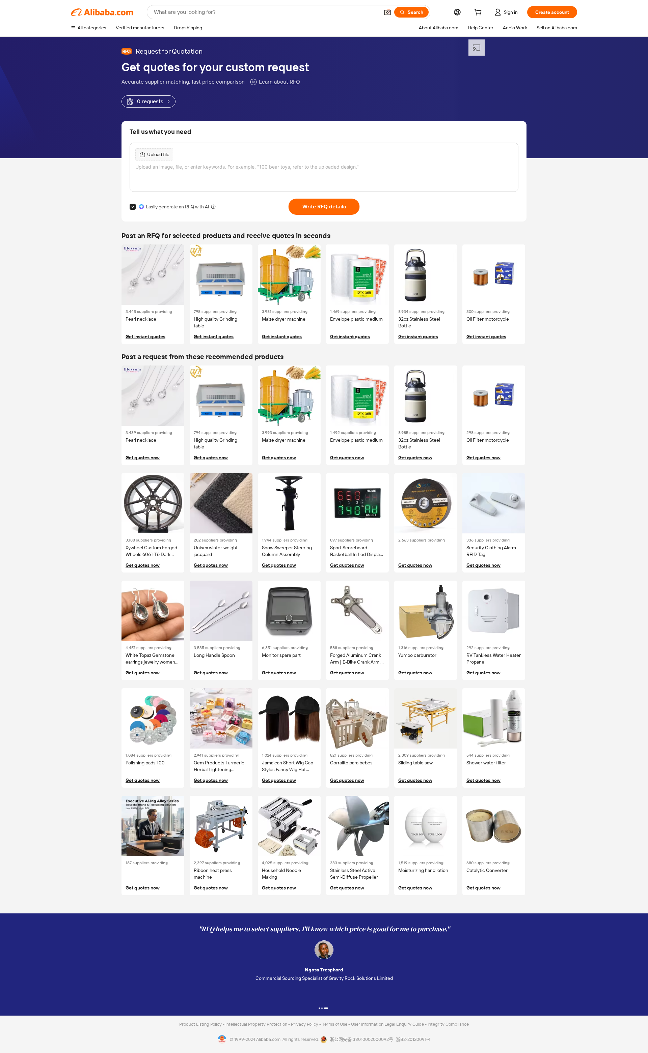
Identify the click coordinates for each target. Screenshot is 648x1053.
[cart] (479, 13)
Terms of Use (335, 1024)
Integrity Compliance (448, 1024)
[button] (387, 12)
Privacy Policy (305, 1024)
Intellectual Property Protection (256, 1024)
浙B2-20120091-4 (413, 1039)
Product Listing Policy (201, 1024)
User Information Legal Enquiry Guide (387, 1024)
